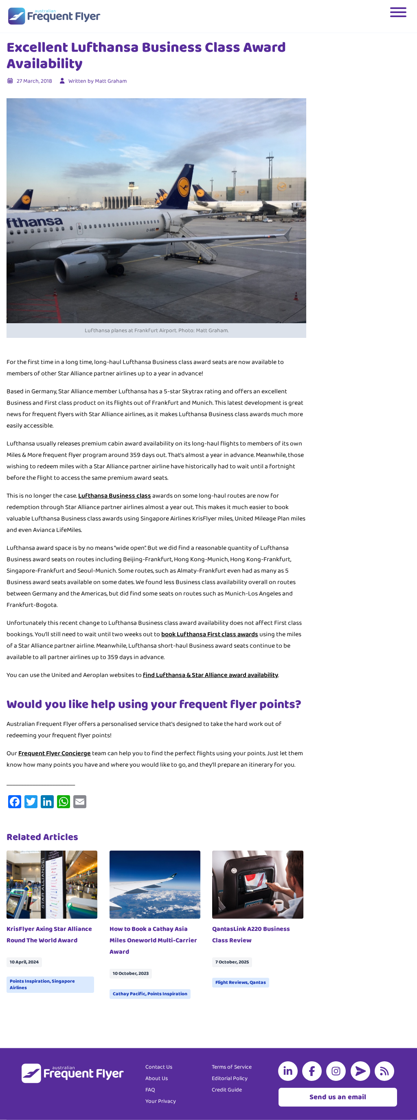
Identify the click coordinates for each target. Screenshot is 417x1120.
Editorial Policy (230, 1078)
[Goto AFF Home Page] (54, 16)
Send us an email (337, 1097)
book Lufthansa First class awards (209, 634)
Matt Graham (111, 81)
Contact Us (158, 1067)
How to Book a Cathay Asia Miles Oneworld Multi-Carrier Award (153, 940)
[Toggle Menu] (399, 16)
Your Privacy (160, 1101)
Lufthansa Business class (114, 496)
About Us (156, 1078)
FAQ (150, 1089)
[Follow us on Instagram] (337, 1071)
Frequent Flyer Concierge (54, 753)
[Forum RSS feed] (386, 1071)
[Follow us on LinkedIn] (289, 1071)
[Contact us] (362, 1071)
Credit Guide (227, 1089)
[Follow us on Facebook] (313, 1071)
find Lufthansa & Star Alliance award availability (210, 675)
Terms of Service (232, 1067)
